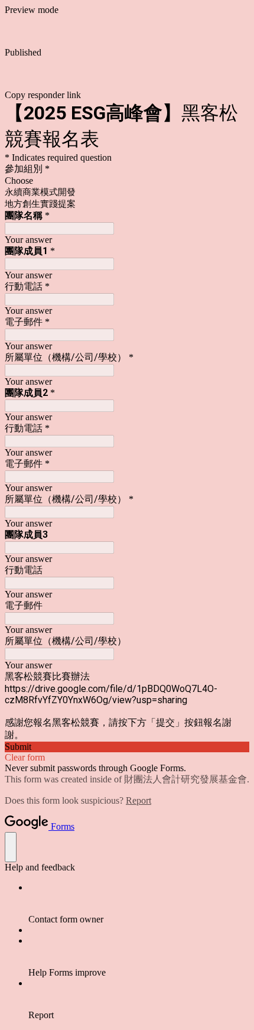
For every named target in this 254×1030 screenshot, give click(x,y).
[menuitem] (138, 903)
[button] (127, 79)
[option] (127, 181)
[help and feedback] (11, 847)
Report (138, 800)
